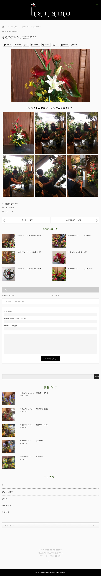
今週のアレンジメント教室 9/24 (79, 235)
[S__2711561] (82, 133)
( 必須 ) (8, 311)
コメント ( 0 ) (54, 295)
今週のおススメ (8, 505)
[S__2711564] (82, 176)
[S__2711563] (50, 176)
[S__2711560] (50, 133)
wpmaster (13, 204)
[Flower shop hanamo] (50, 10)
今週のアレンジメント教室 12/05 (29, 269)
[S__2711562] (18, 176)
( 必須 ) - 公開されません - (15, 318)
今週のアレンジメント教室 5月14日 (80, 269)
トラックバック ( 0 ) (8, 295)
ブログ (4, 498)
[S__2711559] (18, 133)
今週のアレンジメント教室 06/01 (32, 441)
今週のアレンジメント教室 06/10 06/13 (34, 425)
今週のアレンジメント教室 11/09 (29, 252)
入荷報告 (5, 512)
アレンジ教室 (6, 31)
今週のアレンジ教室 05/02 (77, 252)
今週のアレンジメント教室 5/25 (31, 456)
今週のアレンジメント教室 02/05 (29, 235)
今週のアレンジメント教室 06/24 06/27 (34, 409)
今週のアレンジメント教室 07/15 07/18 (34, 393)
